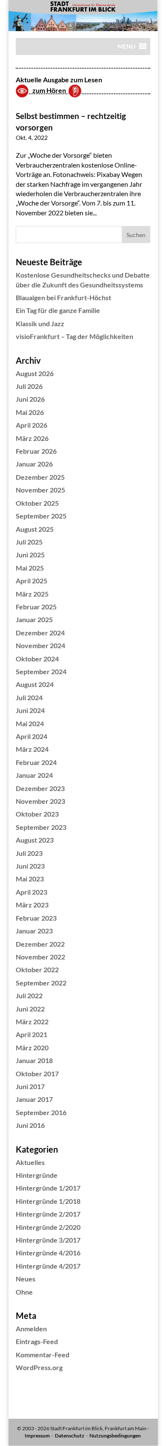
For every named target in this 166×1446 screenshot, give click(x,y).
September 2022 (41, 983)
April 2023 (31, 892)
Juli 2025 (29, 542)
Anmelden (31, 1328)
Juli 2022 (29, 995)
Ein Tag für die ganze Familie (58, 310)
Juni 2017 (30, 1086)
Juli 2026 (29, 386)
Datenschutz (69, 1435)
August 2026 (35, 373)
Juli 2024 (29, 697)
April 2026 (31, 425)
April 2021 (31, 1034)
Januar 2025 (34, 619)
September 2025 (41, 516)
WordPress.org (39, 1367)
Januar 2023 (34, 931)
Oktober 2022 (37, 969)
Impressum (37, 1435)
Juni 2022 (30, 1009)
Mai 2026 (30, 412)
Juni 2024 (30, 710)
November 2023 (40, 801)
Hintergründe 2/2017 (48, 1214)
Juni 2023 (30, 866)
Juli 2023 (29, 853)
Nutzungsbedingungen (115, 1435)
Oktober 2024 (37, 659)
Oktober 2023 (37, 814)
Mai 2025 (30, 568)
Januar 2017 (34, 1099)
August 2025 (35, 529)
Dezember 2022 (40, 944)
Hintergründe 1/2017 (48, 1188)
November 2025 (40, 490)
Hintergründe (36, 1175)
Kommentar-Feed (42, 1354)
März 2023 (32, 905)
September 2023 (41, 827)
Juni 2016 (30, 1125)
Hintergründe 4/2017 (48, 1266)
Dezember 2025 (40, 477)
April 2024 (31, 736)
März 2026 (32, 438)
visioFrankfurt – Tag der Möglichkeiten (74, 336)
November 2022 (40, 957)
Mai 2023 (30, 879)
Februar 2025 (36, 607)
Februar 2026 (36, 451)
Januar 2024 (34, 775)
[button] (126, 48)
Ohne (24, 1292)
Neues (25, 1279)
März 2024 (32, 749)
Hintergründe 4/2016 (48, 1253)
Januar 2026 (34, 464)
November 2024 (40, 645)
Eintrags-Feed (37, 1341)
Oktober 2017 (37, 1073)
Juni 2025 (30, 555)
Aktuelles (30, 1162)
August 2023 (35, 840)
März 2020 (32, 1047)
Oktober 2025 (37, 503)
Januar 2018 (34, 1060)
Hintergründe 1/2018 (48, 1201)
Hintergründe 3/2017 (48, 1240)
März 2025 (32, 594)
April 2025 (31, 581)
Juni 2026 (30, 399)
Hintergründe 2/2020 (48, 1227)
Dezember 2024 (40, 633)
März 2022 (32, 1021)
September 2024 (41, 671)
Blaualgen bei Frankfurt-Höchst (63, 297)
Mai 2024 (30, 723)
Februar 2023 (36, 918)
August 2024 (35, 684)
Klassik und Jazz (40, 323)
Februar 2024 (36, 762)
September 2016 (41, 1112)
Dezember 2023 (40, 788)
